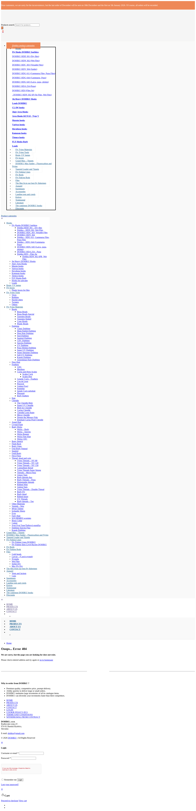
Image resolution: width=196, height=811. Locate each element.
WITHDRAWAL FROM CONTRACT (23, 717)
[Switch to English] (7, 805)
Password (6, 758)
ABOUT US (11, 705)
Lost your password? (10, 784)
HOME (9, 700)
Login (20, 780)
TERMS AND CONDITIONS (19, 715)
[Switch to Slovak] (7, 807)
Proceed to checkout (9, 801)
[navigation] (98, 795)
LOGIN (9, 710)
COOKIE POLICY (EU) (17, 712)
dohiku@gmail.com (16, 733)
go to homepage (46, 660)
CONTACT (11, 707)
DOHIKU (12, 738)
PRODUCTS (12, 703)
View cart (23, 801)
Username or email (10, 753)
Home (9, 643)
